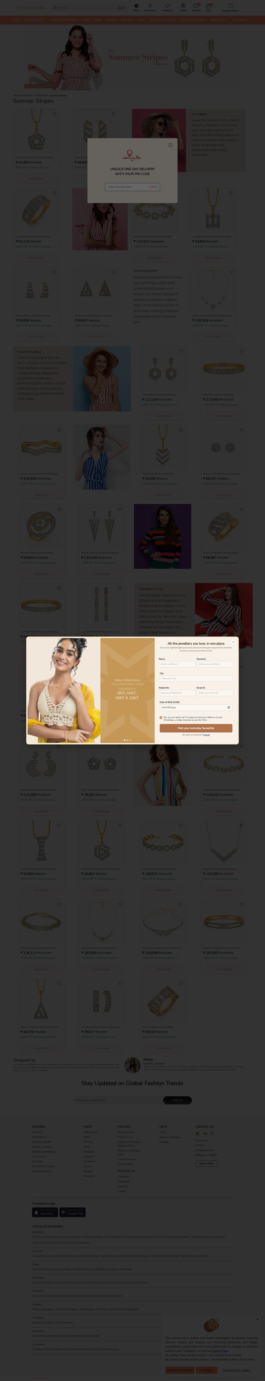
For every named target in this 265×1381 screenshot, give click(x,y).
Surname (201, 658)
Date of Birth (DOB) (170, 702)
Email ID (201, 687)
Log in (206, 734)
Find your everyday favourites (196, 728)
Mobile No (164, 687)
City (162, 673)
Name (162, 658)
